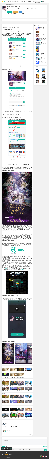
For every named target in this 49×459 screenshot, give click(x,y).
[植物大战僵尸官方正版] (13, 415)
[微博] (42, 456)
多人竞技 (43, 54)
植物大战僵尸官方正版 (13, 417)
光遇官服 (24, 449)
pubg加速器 (35, 2)
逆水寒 (18, 412)
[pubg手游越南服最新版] (20, 374)
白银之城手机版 (19, 385)
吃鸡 (41, 54)
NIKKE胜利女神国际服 (42, 34)
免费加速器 (4, 4)
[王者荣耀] (28, 409)
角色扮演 (43, 28)
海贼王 (18, 417)
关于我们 (3, 454)
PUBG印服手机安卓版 (13, 377)
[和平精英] (5, 415)
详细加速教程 (22, 269)
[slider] (7, 431)
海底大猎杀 (30, 449)
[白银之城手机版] (20, 383)
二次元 (41, 28)
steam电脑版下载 (5, 377)
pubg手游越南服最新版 (20, 377)
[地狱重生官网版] (20, 388)
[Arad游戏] (13, 383)
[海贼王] (20, 415)
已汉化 (41, 43)
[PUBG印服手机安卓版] (13, 374)
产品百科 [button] (29, 1)
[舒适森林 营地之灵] (5, 383)
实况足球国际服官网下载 (42, 38)
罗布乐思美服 (41, 61)
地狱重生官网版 (19, 390)
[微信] (41, 456)
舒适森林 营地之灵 (5, 385)
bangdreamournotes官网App (14, 390)
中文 (45, 28)
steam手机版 (26, 449)
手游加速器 (6, 268)
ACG (44, 58)
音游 (43, 58)
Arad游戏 (11, 385)
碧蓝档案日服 (41, 42)
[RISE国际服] (13, 409)
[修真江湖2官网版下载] (28, 388)
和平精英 (3, 417)
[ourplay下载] (4, 1)
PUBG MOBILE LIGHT (28, 385)
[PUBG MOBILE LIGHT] (28, 383)
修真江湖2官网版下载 (28, 390)
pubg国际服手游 (41, 53)
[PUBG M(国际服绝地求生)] (13, 369)
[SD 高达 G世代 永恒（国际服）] (28, 369)
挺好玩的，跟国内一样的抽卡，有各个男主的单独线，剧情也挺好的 (11, 426)
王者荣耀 (26, 412)
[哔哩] (45, 456)
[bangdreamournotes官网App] (13, 388)
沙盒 (43, 62)
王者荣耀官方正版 (17, 449)
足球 (41, 39)
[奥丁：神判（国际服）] (20, 369)
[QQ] (46, 456)
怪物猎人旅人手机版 (5, 390)
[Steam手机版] (5, 409)
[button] (30, 353)
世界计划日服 (41, 57)
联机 (44, 39)
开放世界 (42, 62)
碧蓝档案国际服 (41, 27)
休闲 (45, 62)
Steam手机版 (4, 412)
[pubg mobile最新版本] (5, 369)
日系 (45, 43)
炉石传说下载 (12, 449)
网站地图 (10, 454)
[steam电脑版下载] (5, 374)
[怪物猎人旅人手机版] (5, 388)
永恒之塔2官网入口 (21, 449)
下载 (39, 28)
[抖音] (44, 456)
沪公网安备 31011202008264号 (6, 457)
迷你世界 (26, 417)
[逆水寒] (20, 409)
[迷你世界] (28, 415)
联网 (45, 54)
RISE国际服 (11, 412)
